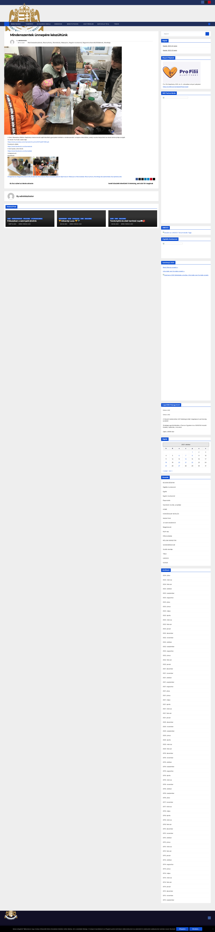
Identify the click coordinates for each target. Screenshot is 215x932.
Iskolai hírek (27, 218)
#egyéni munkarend (75, 42)
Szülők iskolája (168, 549)
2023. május (167, 611)
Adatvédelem (88, 24)
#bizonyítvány (47, 42)
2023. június (167, 606)
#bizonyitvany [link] (89, 176)
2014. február (167, 882)
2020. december (168, 722)
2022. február (167, 660)
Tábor (116, 24)
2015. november (168, 833)
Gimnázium (58, 24)
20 (179, 462)
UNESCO (166, 558)
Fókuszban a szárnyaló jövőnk (21, 221)
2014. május (166, 873)
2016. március (167, 820)
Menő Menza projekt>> (170, 267)
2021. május (166, 700)
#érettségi (107, 42)
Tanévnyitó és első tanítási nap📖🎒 (127, 221)
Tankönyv (29, 24)
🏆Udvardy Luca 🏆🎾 (69, 221)
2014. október (167, 860)
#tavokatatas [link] (80, 176)
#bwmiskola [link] (42, 176)
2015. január (167, 855)
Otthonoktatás (167, 536)
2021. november (168, 673)
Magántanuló (167, 527)
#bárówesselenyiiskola (35, 42)
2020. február (167, 749)
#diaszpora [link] (72, 176)
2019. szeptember (168, 766)
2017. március (167, 806)
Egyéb (69, 218)
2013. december (168, 891)
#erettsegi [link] (97, 176)
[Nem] (213, 929)
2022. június (167, 655)
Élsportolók (76, 218)
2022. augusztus (168, 651)
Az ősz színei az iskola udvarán (21, 183)
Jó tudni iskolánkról (36, 218)
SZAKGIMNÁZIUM (169, 545)
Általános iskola (44, 24)
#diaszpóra (64, 42)
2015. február (167, 851)
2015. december (168, 829)
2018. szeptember (168, 793)
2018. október (167, 789)
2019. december (168, 753)
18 (166, 462)
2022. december (168, 633)
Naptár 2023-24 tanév (170, 46)
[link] (20, 146)
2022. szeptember (169, 646)
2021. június (166, 695)
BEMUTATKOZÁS (73, 24)
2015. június (166, 842)
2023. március (167, 620)
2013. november (168, 895)
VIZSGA (165, 563)
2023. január (167, 629)
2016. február (167, 824)
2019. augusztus (168, 771)
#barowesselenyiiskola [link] (53, 176)
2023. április (167, 615)
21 (185, 462)
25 (166, 466)
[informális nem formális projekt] (186, 337)
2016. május (166, 811)
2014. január (167, 886)
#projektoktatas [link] (106, 176)
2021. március (167, 709)
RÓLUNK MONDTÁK (169, 540)
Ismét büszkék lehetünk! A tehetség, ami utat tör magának (130, 183)
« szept (165, 471)
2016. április (166, 815)
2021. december (168, 669)
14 (186, 459)
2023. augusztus (168, 597)
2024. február (167, 584)
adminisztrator (22, 40)
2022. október (167, 642)
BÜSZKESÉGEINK (63, 218)
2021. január (167, 718)
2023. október (167, 589)
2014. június (166, 869)
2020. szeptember (169, 731)
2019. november (168, 758)
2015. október (167, 838)
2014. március (167, 878)
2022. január (167, 664)
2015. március (167, 846)
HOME (9, 218)
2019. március (167, 780)
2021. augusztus (168, 686)
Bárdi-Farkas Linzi (25, 224)
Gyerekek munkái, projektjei (172, 505)
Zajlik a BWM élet (168, 431)
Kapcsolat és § (103, 24)
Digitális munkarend (169, 487)
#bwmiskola (56, 42)
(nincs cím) (166, 410)
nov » (170, 471)
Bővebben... (195, 929)
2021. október (167, 678)
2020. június (167, 735)
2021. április (166, 704)
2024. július (166, 575)
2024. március (167, 580)
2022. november (168, 638)
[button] (206, 24)
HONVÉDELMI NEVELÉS (17, 218)
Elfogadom (182, 929)
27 (179, 466)
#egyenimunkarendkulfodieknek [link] (27, 176)
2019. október (167, 762)
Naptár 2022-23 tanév (170, 50)
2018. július (166, 798)
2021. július (166, 691)
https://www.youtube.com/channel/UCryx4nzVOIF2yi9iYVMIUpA (28, 142)
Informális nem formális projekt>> (174, 271)
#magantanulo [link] (12, 176)
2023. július (166, 602)
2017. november (168, 802)
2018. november (168, 784)
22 (192, 462)
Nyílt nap (166, 531)
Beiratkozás (16, 24)
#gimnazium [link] (64, 176)
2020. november (168, 726)
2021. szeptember (168, 682)
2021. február (167, 713)
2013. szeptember (168, 900)
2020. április (167, 740)
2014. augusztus (168, 864)
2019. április (167, 775)
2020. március (167, 744)
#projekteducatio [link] (116, 176)
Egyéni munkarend (169, 496)
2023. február (167, 624)
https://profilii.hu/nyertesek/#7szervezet (175, 87)
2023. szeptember (169, 593)
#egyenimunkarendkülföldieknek (93, 42)
